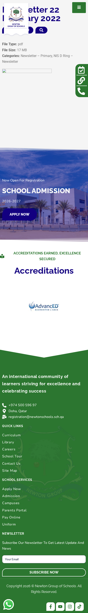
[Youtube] (60, 606)
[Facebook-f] (50, 606)
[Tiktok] (79, 606)
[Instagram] (70, 606)
